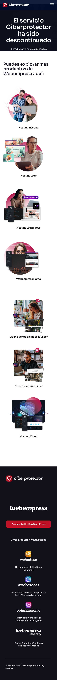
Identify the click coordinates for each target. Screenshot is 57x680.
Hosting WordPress (28, 227)
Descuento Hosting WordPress (28, 524)
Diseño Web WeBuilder (28, 386)
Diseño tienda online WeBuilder (28, 336)
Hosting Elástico (29, 127)
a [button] (52, 5)
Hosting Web (29, 175)
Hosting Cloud (28, 436)
